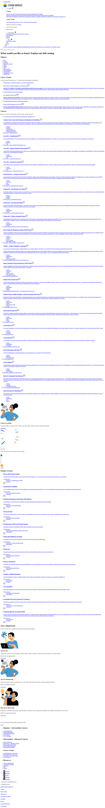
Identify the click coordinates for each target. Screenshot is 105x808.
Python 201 (14, 15)
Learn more (3, 428)
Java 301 (17, 14)
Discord (8, 36)
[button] (53, 483)
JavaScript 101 (49, 16)
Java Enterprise (9, 22)
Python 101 (9, 15)
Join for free (3, 658)
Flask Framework (36, 15)
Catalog (15, 47)
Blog (11, 41)
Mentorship (15, 34)
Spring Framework (23, 14)
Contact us (5, 765)
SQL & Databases (32, 14)
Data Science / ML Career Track (10, 755)
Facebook (7, 779)
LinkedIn (7, 777)
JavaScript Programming (8, 733)
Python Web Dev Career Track (10, 754)
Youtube (7, 771)
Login (2, 725)
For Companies (9, 35)
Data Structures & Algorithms (47, 15)
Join (7, 42)
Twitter (7, 775)
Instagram (7, 773)
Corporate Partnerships (8, 764)
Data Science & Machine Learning (14, 16)
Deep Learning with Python (9, 744)
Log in (7, 43)
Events (19, 34)
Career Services (6, 757)
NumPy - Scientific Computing (39, 16)
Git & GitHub (39, 14)
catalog (19, 24)
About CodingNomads (8, 763)
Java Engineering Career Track (10, 753)
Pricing (8, 37)
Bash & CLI (63, 16)
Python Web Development (31, 22)
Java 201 (13, 14)
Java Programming (7, 731)
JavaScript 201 (56, 16)
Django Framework (27, 15)
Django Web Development (9, 746)
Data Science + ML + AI (19, 22)
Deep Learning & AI (27, 16)
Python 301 (20, 15)
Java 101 (8, 14)
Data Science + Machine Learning (11, 743)
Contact (14, 41)
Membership (9, 34)
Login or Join (6, 47)
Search (8, 41)
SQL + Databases (7, 736)
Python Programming (8, 732)
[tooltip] (28, 85)
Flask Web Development (9, 747)
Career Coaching (25, 34)
